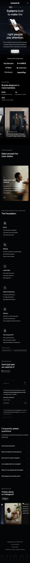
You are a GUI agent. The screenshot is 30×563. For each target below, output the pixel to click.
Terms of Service (15, 544)
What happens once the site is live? (11, 476)
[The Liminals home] (15, 3)
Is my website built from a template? (11, 464)
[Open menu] (28, 3)
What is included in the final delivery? (11, 452)
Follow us (5, 498)
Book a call (15, 51)
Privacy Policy (15, 547)
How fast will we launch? (8, 446)
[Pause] (4, 197)
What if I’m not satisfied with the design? (12, 470)
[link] (16, 122)
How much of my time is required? (11, 458)
